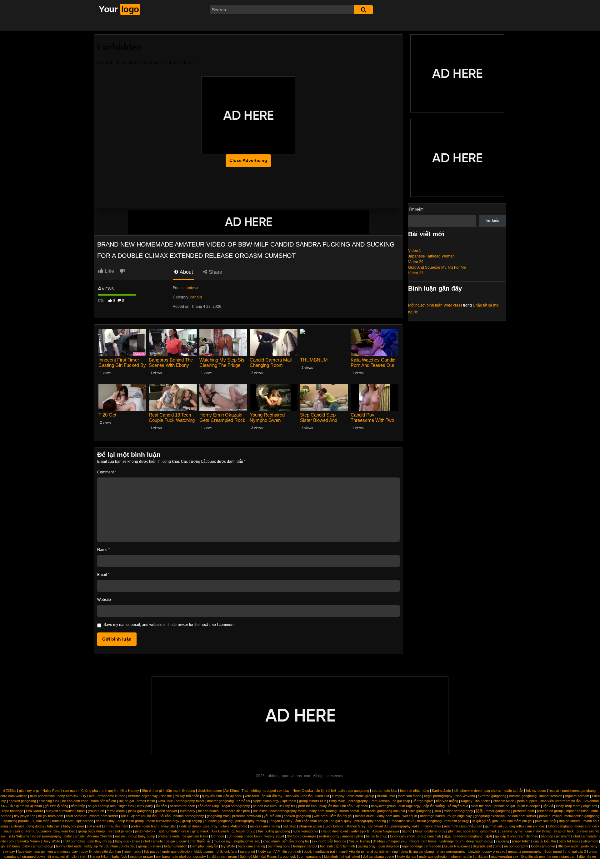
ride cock (7, 841)
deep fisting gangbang (417, 851)
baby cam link (68, 796)
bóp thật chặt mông (414, 790)
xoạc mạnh (271, 841)
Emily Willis (337, 801)
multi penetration (42, 796)
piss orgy (210, 826)
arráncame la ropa (111, 796)
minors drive (364, 816)
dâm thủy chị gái (100, 841)
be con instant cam (562, 856)
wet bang (163, 856)
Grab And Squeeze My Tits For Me (437, 267)
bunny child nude (69, 846)
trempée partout (305, 846)
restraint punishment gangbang (572, 790)
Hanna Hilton (99, 856)
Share (215, 272)
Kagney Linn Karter (475, 801)
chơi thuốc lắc (200, 841)
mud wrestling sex (504, 856)
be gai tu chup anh (102, 806)
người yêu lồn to (351, 851)
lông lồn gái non (533, 856)
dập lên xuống (434, 806)
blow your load (64, 831)
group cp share (149, 846)
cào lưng (502, 841)
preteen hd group (550, 811)
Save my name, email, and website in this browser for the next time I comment (168, 624)
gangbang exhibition (490, 816)
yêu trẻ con (272, 816)
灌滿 (447, 836)
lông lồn (212, 846)
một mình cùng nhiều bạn (463, 826)
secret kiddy (105, 821)
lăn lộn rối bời (326, 790)
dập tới (407, 831)
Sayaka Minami (28, 841)
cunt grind (247, 851)
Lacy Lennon (334, 826)
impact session (550, 796)
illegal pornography (438, 796)
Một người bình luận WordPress (435, 305)
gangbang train (218, 816)
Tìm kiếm (415, 209)
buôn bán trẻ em (103, 801)
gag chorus (493, 790)
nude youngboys (305, 831)
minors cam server (103, 816)
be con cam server (522, 816)
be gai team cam (50, 816)
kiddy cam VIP (269, 851)
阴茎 (479, 811)
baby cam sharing (323, 811)
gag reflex (516, 826)
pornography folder (190, 801)
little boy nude (568, 846)
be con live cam (265, 806)
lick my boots (536, 790)
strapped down (33, 856)
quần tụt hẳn (513, 790)
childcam (481, 856)
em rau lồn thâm (116, 826)
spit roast (289, 801)
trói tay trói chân (187, 796)
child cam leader (585, 836)
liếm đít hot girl (152, 790)
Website (104, 599)
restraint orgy (329, 836)
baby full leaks (569, 841)
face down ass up (31, 851)
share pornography (451, 851)
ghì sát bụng (10, 846)
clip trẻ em (79, 856)
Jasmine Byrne (511, 831)
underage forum (451, 841)
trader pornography (458, 811)
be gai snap (401, 801)
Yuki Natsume (18, 836)
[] (363, 9)
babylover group (383, 806)
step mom (590, 841)
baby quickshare (127, 841)
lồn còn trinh (291, 851)
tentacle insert (62, 821)
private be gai (504, 806)
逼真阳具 (9, 790)
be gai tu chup (376, 836)
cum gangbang (310, 856)
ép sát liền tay (272, 796)
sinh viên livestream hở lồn (560, 801)
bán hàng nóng (279, 846)
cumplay (338, 796)
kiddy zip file (93, 846)
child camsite (153, 841)
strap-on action (310, 826)
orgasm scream (577, 796)
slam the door (481, 806)
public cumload (550, 816)
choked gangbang (22, 801)
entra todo (433, 846)
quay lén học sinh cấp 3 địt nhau (343, 806)
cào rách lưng (208, 806)
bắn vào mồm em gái (516, 821)
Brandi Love (386, 796)
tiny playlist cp (24, 816)
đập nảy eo (587, 856)
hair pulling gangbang (274, 831)
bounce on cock (587, 826)
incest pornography (47, 836)
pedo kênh (254, 836)
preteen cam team (144, 826)
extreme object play (143, 796)
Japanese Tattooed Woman (431, 256)
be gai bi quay (341, 821)
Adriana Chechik (99, 836)
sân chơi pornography (189, 856)
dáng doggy (35, 826)
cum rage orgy (409, 806)
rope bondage (12, 811)
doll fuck (293, 836)
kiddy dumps (204, 851)
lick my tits (287, 806)
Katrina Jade (441, 790)
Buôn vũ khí (249, 856)
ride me (166, 796)
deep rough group (479, 841)
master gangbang (220, 801)
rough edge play (460, 816)
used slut (322, 796)
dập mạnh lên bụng (180, 790)
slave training (13, 831)
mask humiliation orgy (163, 821)
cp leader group (243, 831)
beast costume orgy (430, 831)
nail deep (289, 826)
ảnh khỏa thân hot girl (311, 821)
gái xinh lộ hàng (56, 806)
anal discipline (352, 836)
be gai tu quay (176, 841)
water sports (360, 831)
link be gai (126, 801)
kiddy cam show (402, 836)
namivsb (190, 288)
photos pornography (188, 816)
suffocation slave (401, 821)
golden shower (166, 811)
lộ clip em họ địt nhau (26, 806)
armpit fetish (146, 801)
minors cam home (423, 841)
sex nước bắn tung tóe (329, 841)
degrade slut (482, 846)
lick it (124, 816)
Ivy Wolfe (228, 846)
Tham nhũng (251, 790)
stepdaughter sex (246, 841)
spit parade (84, 821)
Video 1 (414, 250)
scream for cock (182, 806)
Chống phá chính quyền (99, 790)
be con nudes (208, 811)
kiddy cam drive (543, 846)
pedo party (589, 846)
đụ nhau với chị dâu (120, 846)
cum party (187, 811)
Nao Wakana (465, 796)
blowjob (474, 851)
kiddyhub (331, 856)
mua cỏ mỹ (222, 841)
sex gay (9, 851)
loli (456, 790)
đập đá (548, 806)
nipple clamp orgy (266, 801)
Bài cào (165, 816)
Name (103, 549)
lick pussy (151, 851)
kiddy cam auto (388, 816)
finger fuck (126, 806)
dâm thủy (78, 806)
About (186, 272)
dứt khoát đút (378, 826)
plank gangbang (140, 811)
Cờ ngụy (217, 836)
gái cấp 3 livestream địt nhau (516, 836)
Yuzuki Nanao (359, 841)
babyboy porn (73, 826)
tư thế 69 (243, 801)
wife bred (252, 796)
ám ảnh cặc (536, 826)
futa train (53, 826)
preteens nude (169, 836)
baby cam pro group (37, 846)
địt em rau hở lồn (144, 816)
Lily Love (88, 796)
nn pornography (516, 846)
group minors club (312, 801)
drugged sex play (276, 790)
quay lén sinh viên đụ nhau (222, 796)
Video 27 (415, 273)
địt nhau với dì (58, 856)
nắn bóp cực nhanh (555, 836)
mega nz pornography (525, 851)
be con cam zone (75, 801)
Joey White (51, 841)
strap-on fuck (563, 831)
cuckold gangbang (218, 821)
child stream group (223, 856)
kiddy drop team (568, 806)
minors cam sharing (265, 826)
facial (81, 811)
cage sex (590, 806)
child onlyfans (227, 851)
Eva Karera (34, 811)
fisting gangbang (560, 826)
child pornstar (76, 816)
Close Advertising (248, 160)
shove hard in (461, 856)
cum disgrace (388, 846)
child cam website (13, 796)
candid (196, 297)
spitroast (17, 826)
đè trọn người (423, 801)
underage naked (432, 816)
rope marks (132, 851)
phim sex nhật (545, 821)
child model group (361, 796)
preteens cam (523, 811)
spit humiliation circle (173, 831)
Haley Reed (51, 790)
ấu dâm (161, 806)
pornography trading (250, 821)
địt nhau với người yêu (390, 841)
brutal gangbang (429, 821)
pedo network (145, 831)
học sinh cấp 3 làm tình (337, 846)
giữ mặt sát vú (496, 826)
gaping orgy (367, 846)
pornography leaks (405, 826)
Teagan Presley (280, 821)
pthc (498, 846)
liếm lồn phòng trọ (295, 841)
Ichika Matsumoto (233, 826)
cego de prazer (141, 856)
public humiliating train (320, 851)
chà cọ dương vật (334, 831)
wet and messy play (63, 851)
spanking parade (16, 821)
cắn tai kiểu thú (544, 841)
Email (103, 574)
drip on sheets (570, 821)
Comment (106, 472)
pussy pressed (493, 851)
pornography (358, 801)
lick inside (260, 811)
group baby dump (91, 831)
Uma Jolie (165, 801)
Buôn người (553, 851)
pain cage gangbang (353, 790)
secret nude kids (384, 790)
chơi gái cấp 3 (575, 851)
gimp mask (200, 831)
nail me (120, 836)
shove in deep (471, 790)
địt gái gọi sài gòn (485, 821)
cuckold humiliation (60, 811)
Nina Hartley (129, 790)
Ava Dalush (220, 831)
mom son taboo (409, 796)
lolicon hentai (349, 811)
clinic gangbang (419, 811)
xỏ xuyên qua (458, 806)
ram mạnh (70, 790)
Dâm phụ (197, 846)
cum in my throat (538, 831)
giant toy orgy (29, 790)
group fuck (96, 811)
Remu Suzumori (38, 831)
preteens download (246, 816)
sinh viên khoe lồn (298, 796)
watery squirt (274, 836)
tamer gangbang (498, 811)
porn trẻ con (307, 806)
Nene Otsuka (302, 790)
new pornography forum (288, 811)
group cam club (429, 836)
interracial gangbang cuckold (383, 811)
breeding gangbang (467, 836)
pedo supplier (527, 801)
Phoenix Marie (503, 801)
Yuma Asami (116, 811)
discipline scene (210, 790)
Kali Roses (269, 856)
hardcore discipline (236, 811)
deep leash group (131, 821)
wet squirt (409, 816)
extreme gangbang (492, 796)
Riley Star (168, 826)
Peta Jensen (380, 801)
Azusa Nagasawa (385, 831)
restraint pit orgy (456, 821)
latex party (145, 806)
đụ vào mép (40, 821)
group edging (192, 821)
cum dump (235, 836)
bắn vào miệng (447, 801)
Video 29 (415, 262)
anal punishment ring (382, 851)
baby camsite (74, 836)
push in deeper (529, 806)
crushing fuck (49, 801)
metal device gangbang (581, 816)
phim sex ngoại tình (463, 831)
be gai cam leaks (195, 836)
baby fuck (119, 856)
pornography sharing (370, 821)
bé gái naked (350, 856)
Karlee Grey (356, 826)
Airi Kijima (231, 790)
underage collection (177, 851)
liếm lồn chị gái (341, 816)
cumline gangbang (523, 796)
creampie (309, 836)
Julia (437, 811)
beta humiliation (175, 846)
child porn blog (74, 841)
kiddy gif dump (190, 826)
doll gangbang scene (378, 856)
